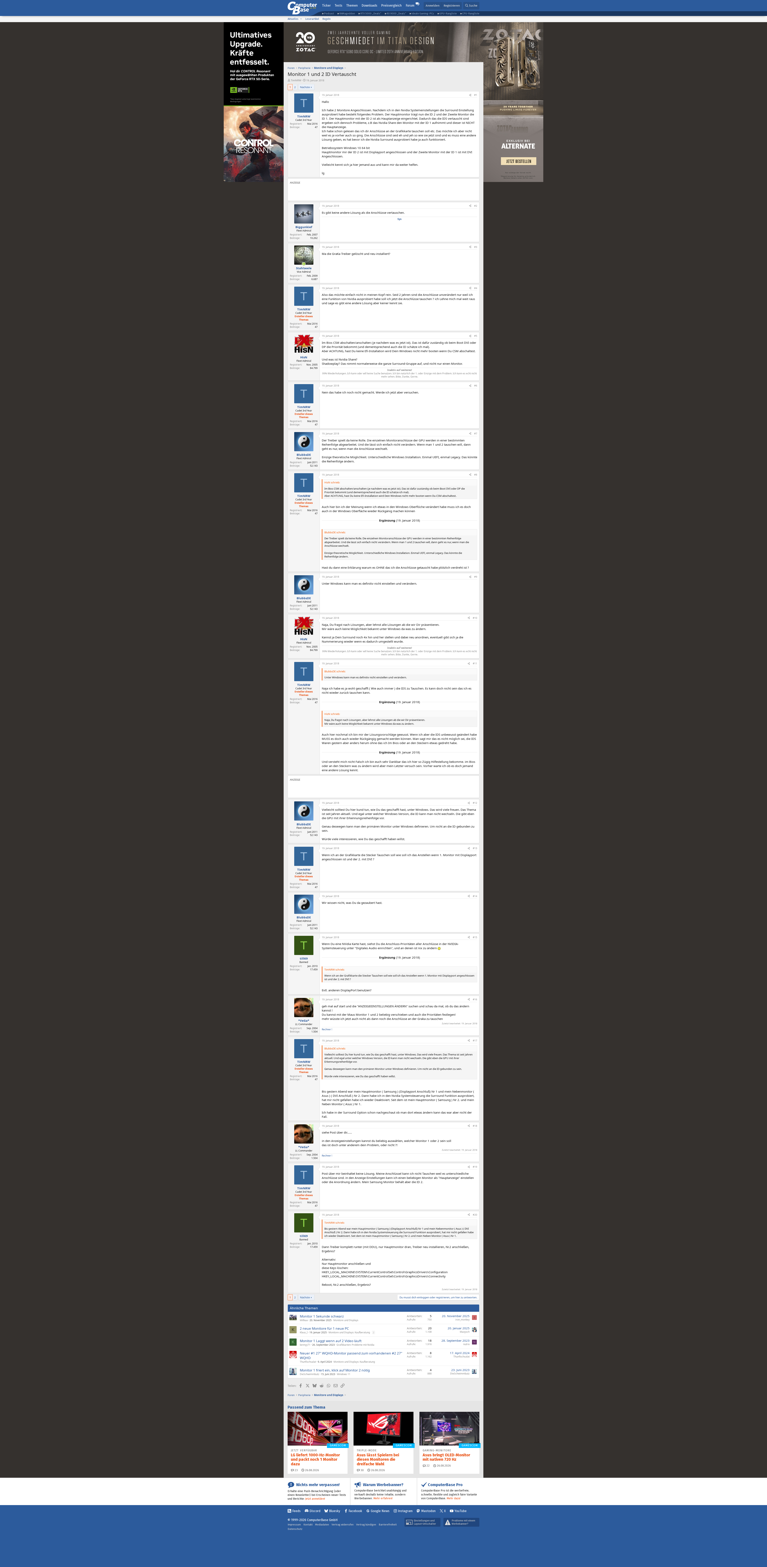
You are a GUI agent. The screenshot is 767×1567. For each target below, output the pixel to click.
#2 (475, 206)
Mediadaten (322, 1524)
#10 (475, 618)
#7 (475, 433)
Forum (410, 5)
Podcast (329, 13)
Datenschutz (295, 1528)
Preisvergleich (391, 5)
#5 (475, 336)
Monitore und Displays (345, 1320)
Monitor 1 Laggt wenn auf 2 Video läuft (331, 1340)
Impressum (294, 1524)
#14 (475, 896)
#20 (475, 1214)
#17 (475, 1040)
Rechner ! (327, 1029)
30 (362, 1470)
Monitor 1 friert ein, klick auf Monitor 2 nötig (335, 1370)
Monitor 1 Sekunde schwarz (322, 1316)
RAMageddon (347, 13)
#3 (475, 247)
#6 (475, 385)
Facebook (355, 1511)
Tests (338, 5)
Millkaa (304, 1320)
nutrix (466, 1344)
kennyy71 (305, 1344)
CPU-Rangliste (470, 13)
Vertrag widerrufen (343, 1524)
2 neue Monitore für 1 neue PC (324, 1328)
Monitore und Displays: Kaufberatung (349, 1332)
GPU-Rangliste (448, 13)
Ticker (326, 5)
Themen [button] (352, 5)
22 (428, 1465)
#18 (475, 1126)
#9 (475, 576)
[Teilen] (470, 95)
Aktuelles (293, 18)
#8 (475, 474)
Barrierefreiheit (388, 1524)
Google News (380, 1511)
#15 (475, 937)
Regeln (326, 18)
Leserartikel (312, 18)
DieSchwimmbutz (309, 1374)
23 (296, 1470)
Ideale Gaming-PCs (422, 13)
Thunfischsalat (308, 1361)
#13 (475, 848)
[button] (301, 19)
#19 (475, 1167)
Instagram (405, 1511)
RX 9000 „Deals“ (396, 13)
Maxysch (465, 1331)
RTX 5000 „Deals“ (370, 13)
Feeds (296, 1511)
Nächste (305, 87)
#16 (475, 999)
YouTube (460, 1511)
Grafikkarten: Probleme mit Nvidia (355, 1344)
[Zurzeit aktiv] (304, 264)
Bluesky (334, 1511)
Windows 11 (343, 1374)
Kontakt (308, 1524)
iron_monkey (462, 1319)
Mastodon (428, 1511)
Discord (314, 1511)
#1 (475, 95)
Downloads (369, 5)
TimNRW (296, 80)
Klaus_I (304, 1332)
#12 (475, 803)
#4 (475, 288)
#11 (475, 663)
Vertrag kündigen (366, 1524)
